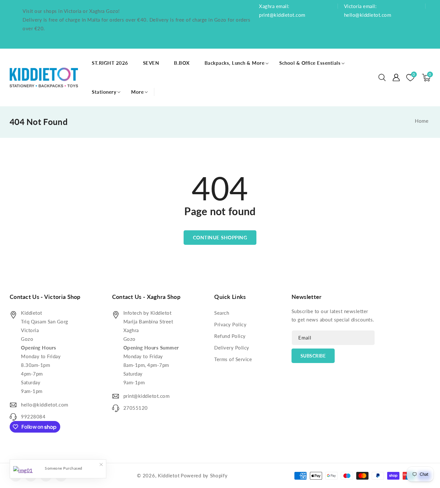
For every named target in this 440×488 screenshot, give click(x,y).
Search (221, 313)
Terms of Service (233, 359)
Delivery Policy (231, 347)
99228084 (33, 416)
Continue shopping (220, 237)
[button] (382, 78)
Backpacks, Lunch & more (235, 63)
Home (421, 121)
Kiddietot (168, 475)
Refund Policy (230, 336)
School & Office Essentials (309, 63)
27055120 (135, 408)
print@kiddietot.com (146, 396)
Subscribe (313, 356)
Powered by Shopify (204, 475)
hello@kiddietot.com (44, 404)
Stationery (104, 92)
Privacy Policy (230, 324)
